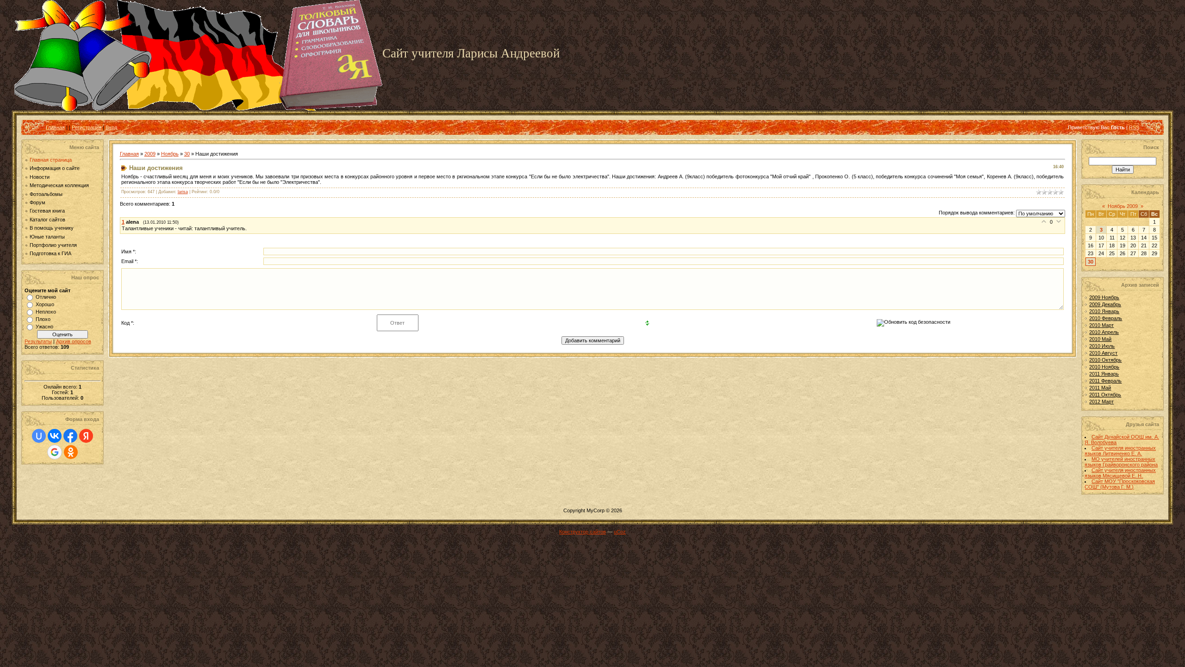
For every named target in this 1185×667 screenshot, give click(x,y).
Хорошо (45, 304)
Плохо (43, 319)
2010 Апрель (1104, 332)
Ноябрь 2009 (1123, 206)
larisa (183, 191)
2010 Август (1103, 353)
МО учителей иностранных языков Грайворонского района (1121, 461)
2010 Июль (1102, 346)
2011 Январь (1104, 374)
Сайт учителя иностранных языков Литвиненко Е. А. (1120, 450)
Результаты (38, 341)
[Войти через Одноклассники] (71, 452)
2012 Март (1101, 401)
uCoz (620, 532)
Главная (55, 127)
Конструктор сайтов (582, 532)
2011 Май (1100, 387)
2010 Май (1100, 339)
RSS (1134, 127)
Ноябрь (170, 154)
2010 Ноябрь (1104, 367)
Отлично (46, 297)
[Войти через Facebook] (70, 436)
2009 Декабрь (1105, 304)
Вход (111, 127)
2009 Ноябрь (1104, 297)
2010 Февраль (1105, 318)
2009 (150, 154)
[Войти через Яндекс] (86, 436)
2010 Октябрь (1105, 360)
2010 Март (1101, 325)
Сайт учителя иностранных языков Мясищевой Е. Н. (1120, 472)
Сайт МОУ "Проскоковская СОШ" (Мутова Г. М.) (1120, 484)
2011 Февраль (1105, 381)
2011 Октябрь (1105, 394)
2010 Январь (1104, 311)
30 (187, 154)
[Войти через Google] (54, 452)
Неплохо (46, 312)
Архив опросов (73, 341)
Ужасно (44, 326)
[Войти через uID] (39, 436)
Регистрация (86, 127)
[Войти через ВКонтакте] (55, 436)
